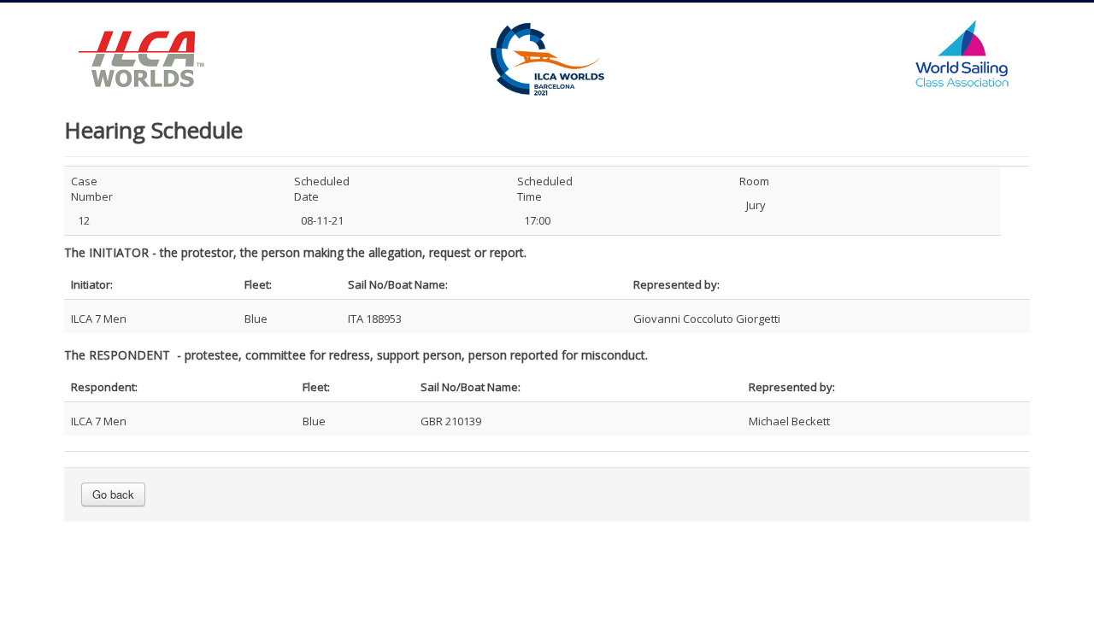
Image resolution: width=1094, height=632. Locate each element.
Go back (113, 494)
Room (754, 181)
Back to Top (991, 591)
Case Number (92, 188)
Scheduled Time (545, 188)
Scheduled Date (322, 188)
